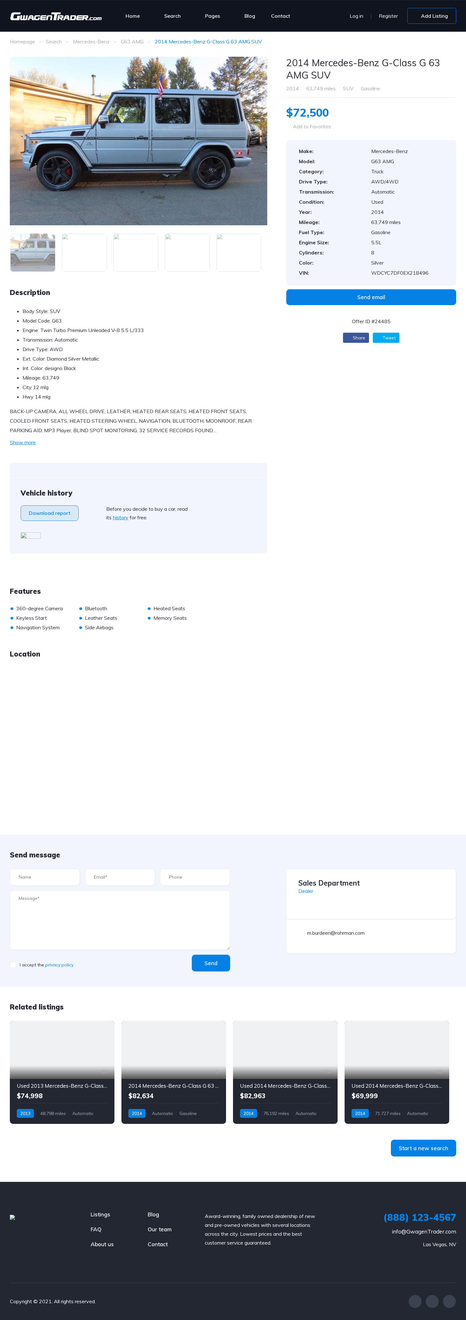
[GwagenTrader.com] (56, 16)
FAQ (96, 1229)
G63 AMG (132, 41)
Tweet (388, 338)
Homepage (22, 41)
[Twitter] (432, 1301)
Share (358, 338)
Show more (23, 442)
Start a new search (423, 1148)
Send (210, 963)
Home (133, 16)
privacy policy (59, 965)
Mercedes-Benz (91, 41)
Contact (280, 16)
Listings (100, 1214)
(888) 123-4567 (419, 1217)
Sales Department (329, 883)
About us (102, 1244)
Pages (212, 16)
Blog (249, 16)
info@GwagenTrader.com (424, 1231)
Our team (160, 1229)
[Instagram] (449, 1301)
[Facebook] (415, 1301)
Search (172, 16)
